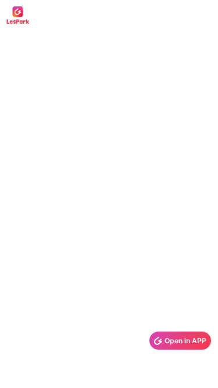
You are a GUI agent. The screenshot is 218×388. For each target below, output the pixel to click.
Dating (65, 15)
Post (104, 15)
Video (142, 15)
